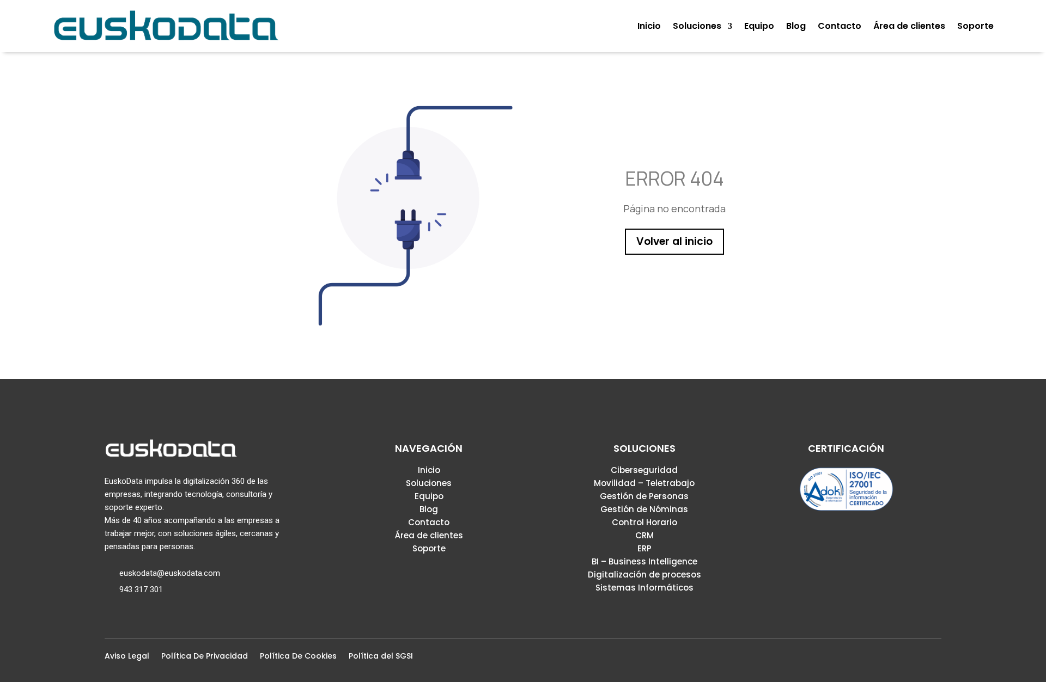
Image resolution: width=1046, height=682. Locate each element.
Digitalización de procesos (644, 574)
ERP (644, 548)
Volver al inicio (674, 241)
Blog (428, 509)
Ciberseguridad (644, 470)
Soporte (429, 548)
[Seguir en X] (900, 659)
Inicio (429, 470)
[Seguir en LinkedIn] (917, 659)
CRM (644, 535)
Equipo (429, 496)
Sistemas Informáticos (644, 587)
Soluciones (429, 483)
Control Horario (644, 522)
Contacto (428, 522)
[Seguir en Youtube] (934, 659)
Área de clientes (429, 535)
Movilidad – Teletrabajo (644, 483)
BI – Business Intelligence (644, 561)
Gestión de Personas (644, 496)
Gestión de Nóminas (644, 509)
